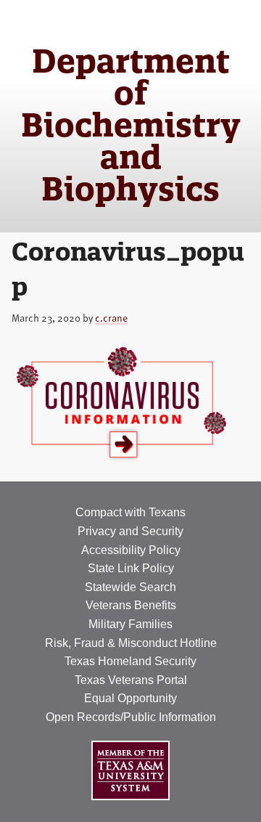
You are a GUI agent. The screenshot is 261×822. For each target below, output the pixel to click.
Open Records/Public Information (131, 717)
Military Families (130, 624)
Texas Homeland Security (130, 661)
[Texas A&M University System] (130, 770)
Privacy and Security (130, 531)
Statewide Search (130, 587)
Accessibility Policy (131, 550)
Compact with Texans (130, 512)
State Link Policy (131, 568)
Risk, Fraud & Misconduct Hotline (131, 643)
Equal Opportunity (130, 698)
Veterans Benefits (131, 605)
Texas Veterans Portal (131, 680)
